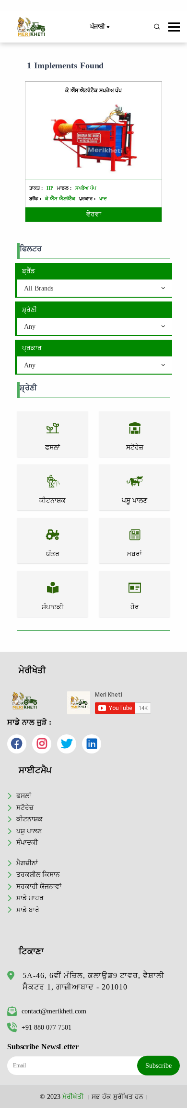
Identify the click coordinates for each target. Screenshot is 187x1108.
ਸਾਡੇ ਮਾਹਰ (30, 898)
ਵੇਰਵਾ (93, 214)
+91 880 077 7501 (46, 1027)
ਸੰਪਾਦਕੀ (27, 842)
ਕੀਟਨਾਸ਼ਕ (29, 819)
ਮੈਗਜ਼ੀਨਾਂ (27, 863)
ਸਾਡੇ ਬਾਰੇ (27, 910)
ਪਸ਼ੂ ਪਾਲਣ (29, 831)
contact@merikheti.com (54, 1011)
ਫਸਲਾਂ (23, 795)
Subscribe (158, 1065)
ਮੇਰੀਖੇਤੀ (72, 1096)
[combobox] (94, 289)
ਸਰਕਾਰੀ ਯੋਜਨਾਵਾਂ (38, 886)
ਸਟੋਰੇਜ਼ (25, 807)
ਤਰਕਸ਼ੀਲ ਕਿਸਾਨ (38, 874)
